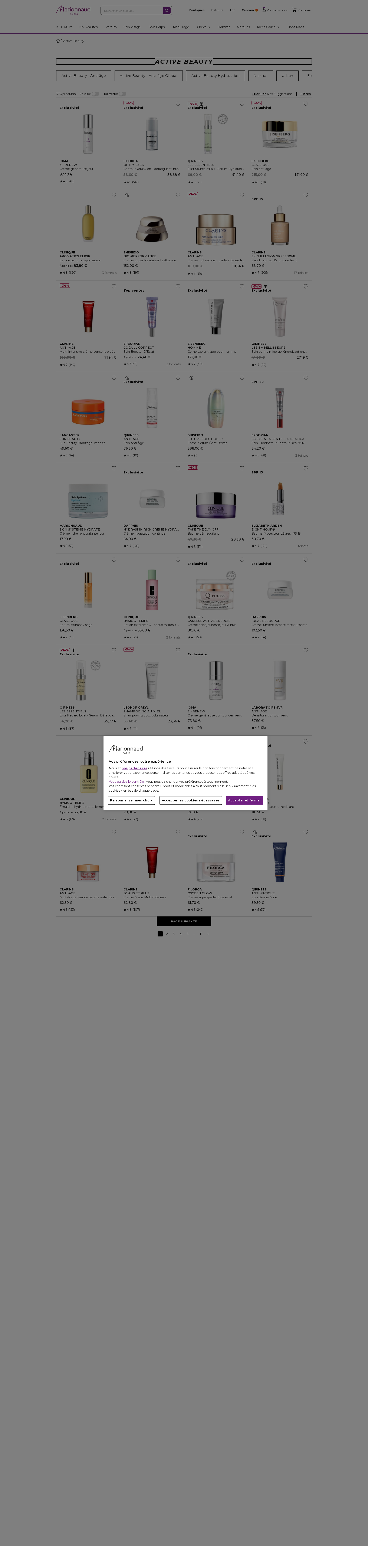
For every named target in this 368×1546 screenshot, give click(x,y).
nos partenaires (134, 768)
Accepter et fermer (244, 800)
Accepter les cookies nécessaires (191, 800)
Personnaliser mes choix (131, 800)
